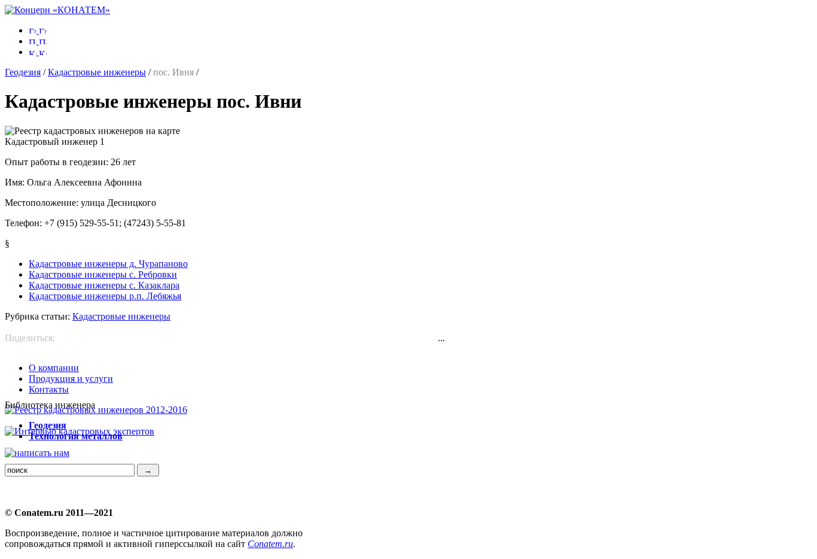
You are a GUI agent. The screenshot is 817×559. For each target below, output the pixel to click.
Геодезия (23, 72)
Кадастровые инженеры (97, 72)
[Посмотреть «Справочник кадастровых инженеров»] (96, 410)
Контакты (49, 389)
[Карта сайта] (38, 52)
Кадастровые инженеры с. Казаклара (104, 285)
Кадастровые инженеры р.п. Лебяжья (105, 296)
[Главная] (57, 10)
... (441, 338)
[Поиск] (38, 41)
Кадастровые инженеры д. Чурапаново (108, 264)
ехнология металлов (76, 436)
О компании (54, 368)
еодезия (47, 425)
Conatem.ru (270, 544)
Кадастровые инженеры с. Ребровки (103, 274)
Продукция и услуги (71, 378)
